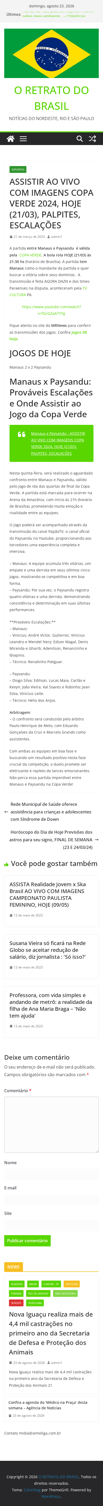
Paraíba (16, 1293)
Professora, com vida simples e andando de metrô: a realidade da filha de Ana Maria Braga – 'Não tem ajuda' (51, 1005)
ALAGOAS (16, 1284)
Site (8, 1213)
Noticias (72, 1284)
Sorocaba (35, 1303)
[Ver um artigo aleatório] (92, 138)
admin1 (56, 236)
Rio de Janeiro (38, 1293)
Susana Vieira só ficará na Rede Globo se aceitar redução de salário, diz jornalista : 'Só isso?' (48, 950)
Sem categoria (65, 1293)
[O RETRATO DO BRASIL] (10, 138)
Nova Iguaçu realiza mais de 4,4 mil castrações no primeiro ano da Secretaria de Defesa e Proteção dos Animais (51, 1333)
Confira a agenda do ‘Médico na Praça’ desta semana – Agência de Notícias (47, 1405)
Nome (10, 1162)
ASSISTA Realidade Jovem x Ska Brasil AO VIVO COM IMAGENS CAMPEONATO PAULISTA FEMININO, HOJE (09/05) (48, 894)
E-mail (10, 1188)
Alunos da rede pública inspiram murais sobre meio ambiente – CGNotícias (58, 17)
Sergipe (16, 1303)
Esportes (18, 169)
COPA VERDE (30, 254)
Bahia (33, 1284)
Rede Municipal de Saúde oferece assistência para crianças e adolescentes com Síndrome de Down (51, 811)
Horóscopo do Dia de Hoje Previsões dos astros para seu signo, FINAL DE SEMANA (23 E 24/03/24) (50, 839)
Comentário (17, 1091)
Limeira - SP (51, 1284)
